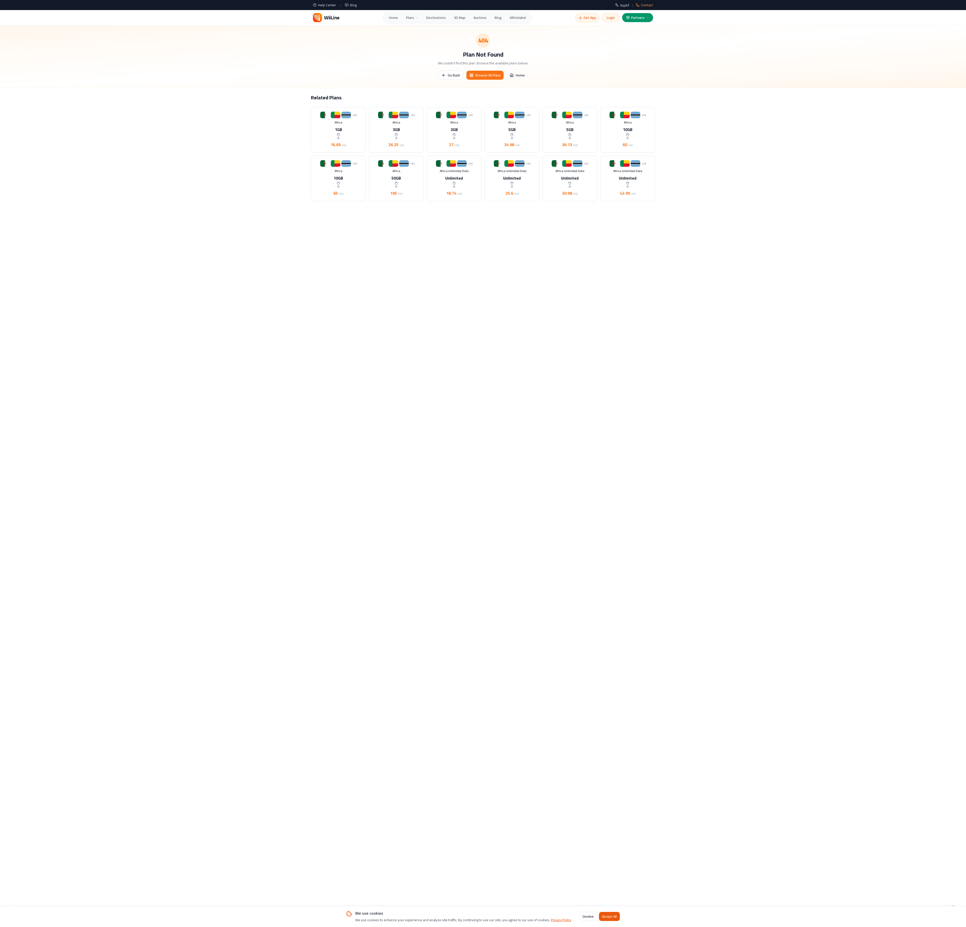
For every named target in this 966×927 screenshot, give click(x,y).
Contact (647, 5)
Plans (410, 17)
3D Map (459, 17)
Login (611, 17)
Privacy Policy (561, 920)
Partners (638, 17)
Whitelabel (518, 17)
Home (393, 17)
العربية (624, 5)
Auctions (480, 17)
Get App (590, 17)
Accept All (609, 916)
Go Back (454, 75)
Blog (353, 5)
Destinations (436, 17)
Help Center (327, 5)
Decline (588, 916)
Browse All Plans (488, 75)
